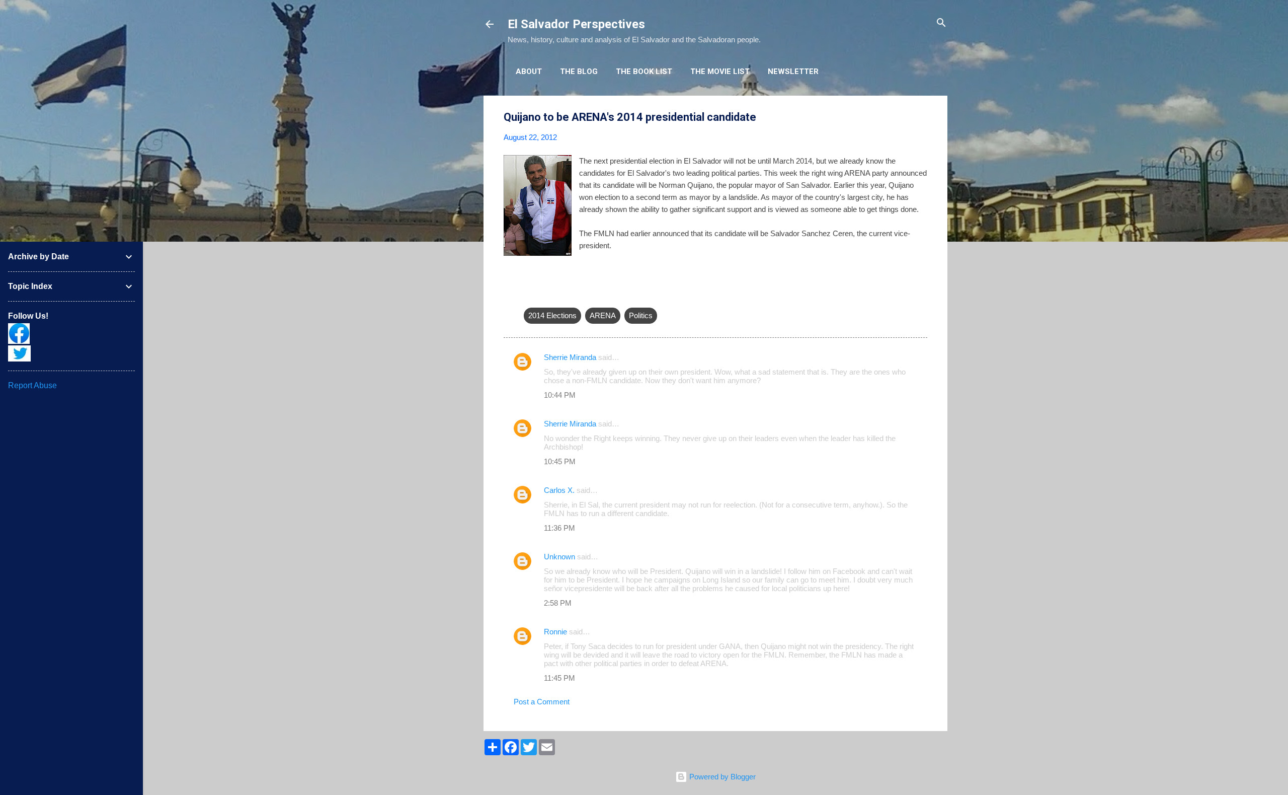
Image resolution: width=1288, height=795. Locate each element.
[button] (921, 117)
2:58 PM (558, 603)
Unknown (559, 556)
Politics (641, 315)
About (529, 71)
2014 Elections (552, 315)
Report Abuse (32, 385)
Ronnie (555, 631)
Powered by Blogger (721, 776)
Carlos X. (559, 490)
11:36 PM (559, 528)
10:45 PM (560, 461)
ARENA (603, 315)
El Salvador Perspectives (576, 24)
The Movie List (720, 71)
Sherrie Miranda (570, 357)
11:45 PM (559, 678)
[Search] (941, 23)
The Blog (579, 71)
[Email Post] (530, 295)
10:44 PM (560, 395)
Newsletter (793, 71)
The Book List (644, 71)
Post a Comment (542, 701)
